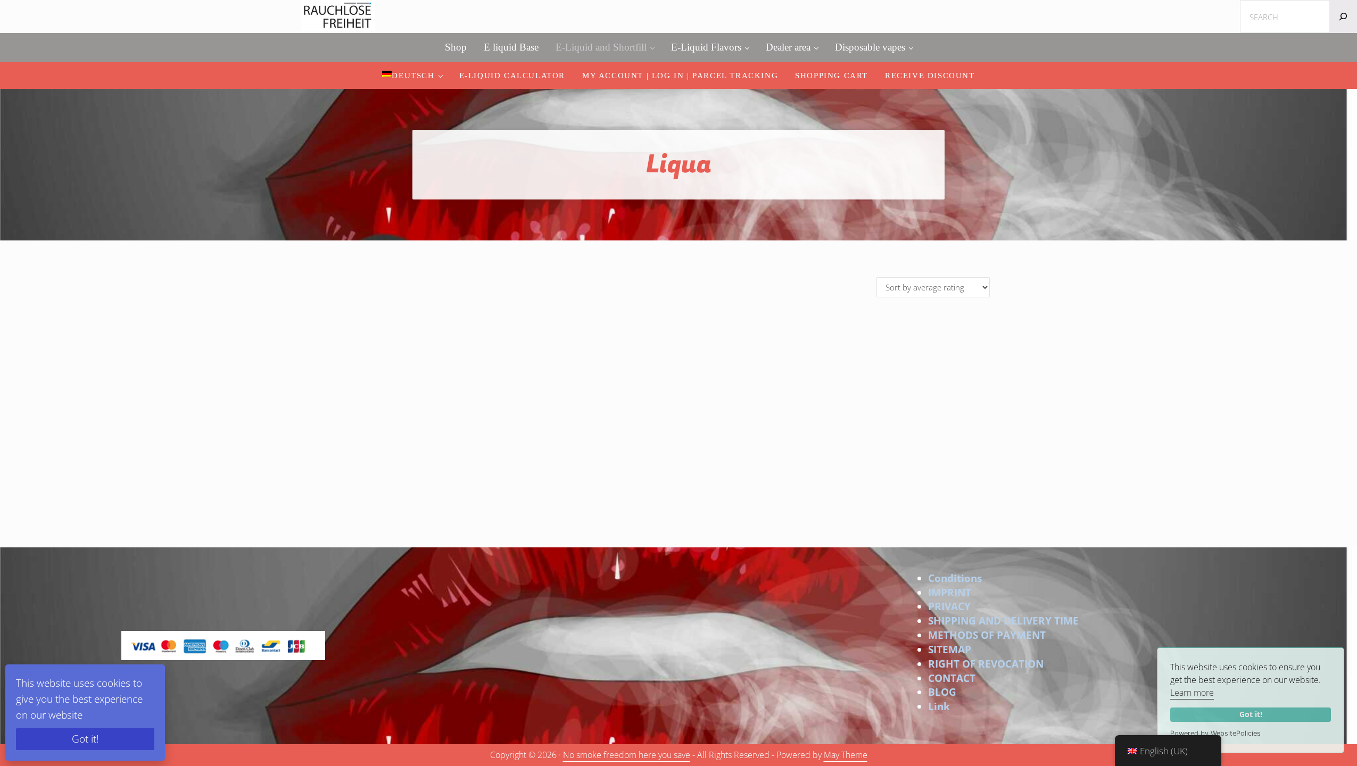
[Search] (1343, 16)
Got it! (1250, 714)
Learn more (1192, 692)
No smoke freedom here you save (626, 755)
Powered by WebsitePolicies (1215, 733)
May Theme (845, 755)
